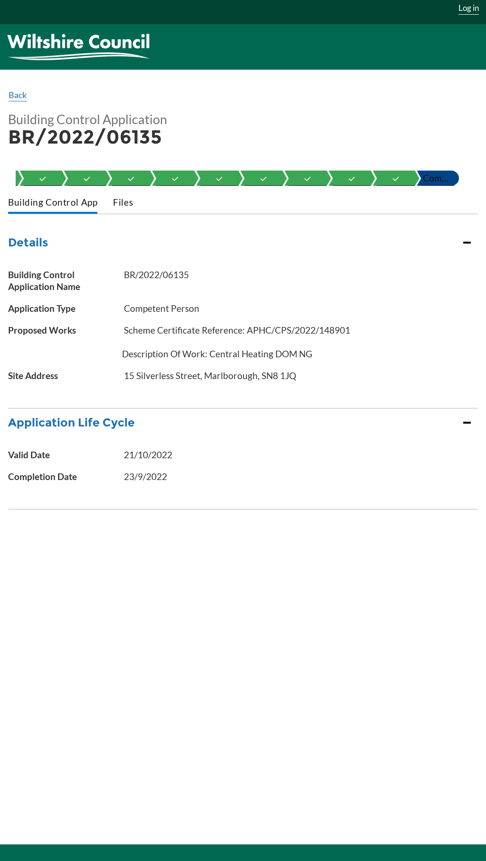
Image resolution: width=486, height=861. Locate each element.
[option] (43, 178)
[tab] (52, 203)
